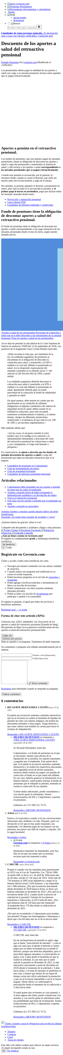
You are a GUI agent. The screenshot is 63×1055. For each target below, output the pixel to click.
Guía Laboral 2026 (16, 202)
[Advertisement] (31, 111)
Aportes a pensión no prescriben (22, 506)
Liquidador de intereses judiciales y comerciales (30, 205)
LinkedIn (28, 533)
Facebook (36, 530)
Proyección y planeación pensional (24, 199)
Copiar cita (7, 635)
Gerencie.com (30, 62)
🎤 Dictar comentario (38, 683)
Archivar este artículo (11, 639)
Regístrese (6, 688)
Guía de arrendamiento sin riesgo (23, 468)
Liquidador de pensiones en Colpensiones (27, 465)
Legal (10, 1037)
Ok (3, 1051)
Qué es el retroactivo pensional (22, 498)
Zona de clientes (15, 1040)
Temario (11, 1031)
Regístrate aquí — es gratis (14, 609)
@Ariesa (46, 843)
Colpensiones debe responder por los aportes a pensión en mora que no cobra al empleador (33, 488)
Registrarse (18, 20)
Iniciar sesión (19, 17)
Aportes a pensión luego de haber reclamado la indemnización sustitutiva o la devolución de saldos (32, 494)
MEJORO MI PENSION (26, 737)
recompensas (42, 593)
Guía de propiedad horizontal (21, 471)
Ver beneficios (8, 544)
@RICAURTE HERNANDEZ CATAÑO (34, 740)
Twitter (15, 530)
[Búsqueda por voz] (39, 27)
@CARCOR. (20, 930)
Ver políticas (13, 1050)
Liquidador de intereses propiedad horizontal (28, 474)
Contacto (11, 1034)
